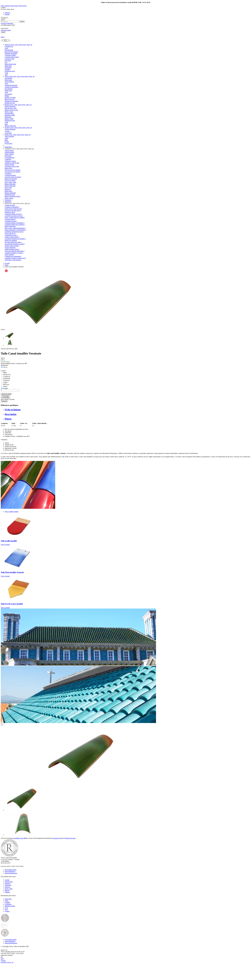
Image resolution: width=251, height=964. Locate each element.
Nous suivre (22, 6)
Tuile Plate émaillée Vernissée (12, 572)
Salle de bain (9, 881)
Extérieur (7, 883)
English (7, 14)
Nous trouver (14, 6)
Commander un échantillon (5, 396)
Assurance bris (56, 838)
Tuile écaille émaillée (9, 541)
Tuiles (6, 900)
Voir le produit (5, 544)
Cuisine (7, 880)
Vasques (7, 892)
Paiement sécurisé (69, 838)
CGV (6, 908)
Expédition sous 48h (19, 838)
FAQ (6, 909)
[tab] (127, 45)
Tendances (8, 885)
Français (7, 12)
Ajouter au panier (6, 394)
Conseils (7, 902)
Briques (7, 890)
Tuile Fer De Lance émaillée (12, 604)
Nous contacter (5, 6)
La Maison (8, 904)
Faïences (7, 887)
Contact (7, 911)
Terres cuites (8, 889)
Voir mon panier (6, 30)
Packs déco (8, 899)
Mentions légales (10, 906)
